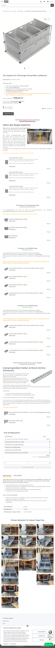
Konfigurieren (41, 635)
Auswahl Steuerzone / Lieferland (11, 102)
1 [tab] (24, 68)
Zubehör (32, 397)
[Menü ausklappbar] (2, 1)
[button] (41, 1)
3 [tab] (27, 68)
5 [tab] (30, 68)
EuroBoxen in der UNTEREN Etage (13, 450)
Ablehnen (41, 639)
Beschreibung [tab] (7, 475)
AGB (4, 623)
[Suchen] (52, 5)
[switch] (50, 639)
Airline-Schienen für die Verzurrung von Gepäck (16, 452)
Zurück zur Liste (7, 11)
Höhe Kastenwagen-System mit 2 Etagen (14, 441)
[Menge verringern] (5, 463)
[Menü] (53, 630)
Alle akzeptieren (42, 631)
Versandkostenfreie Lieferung (17, 101)
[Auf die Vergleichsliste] (45, 19)
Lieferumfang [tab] (17, 475)
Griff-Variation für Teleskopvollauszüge (14, 444)
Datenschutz (13, 643)
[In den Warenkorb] (4, 16)
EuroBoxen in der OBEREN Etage (12, 447)
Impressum (6, 643)
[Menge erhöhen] (49, 463)
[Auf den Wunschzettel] (49, 19)
